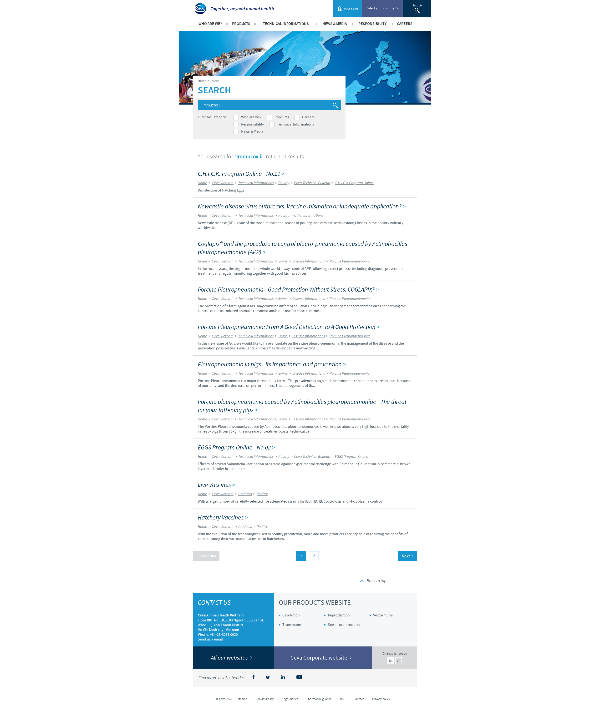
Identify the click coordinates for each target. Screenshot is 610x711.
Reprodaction (339, 615)
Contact (359, 699)
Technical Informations (295, 124)
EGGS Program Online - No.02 (236, 448)
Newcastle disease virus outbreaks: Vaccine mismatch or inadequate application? (302, 206)
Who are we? (251, 117)
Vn (398, 661)
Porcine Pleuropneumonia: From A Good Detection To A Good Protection (289, 327)
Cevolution (291, 615)
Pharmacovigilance (318, 699)
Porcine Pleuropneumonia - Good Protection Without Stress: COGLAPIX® (288, 290)
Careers (308, 117)
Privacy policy (381, 699)
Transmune (291, 624)
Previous (208, 556)
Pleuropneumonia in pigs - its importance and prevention (272, 364)
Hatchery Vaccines (223, 518)
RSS (342, 699)
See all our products (344, 624)
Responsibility (252, 124)
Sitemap (242, 699)
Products (281, 117)
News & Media (252, 131)
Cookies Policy (265, 699)
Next (406, 556)
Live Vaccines (216, 485)
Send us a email (210, 639)
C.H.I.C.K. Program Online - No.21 (241, 174)
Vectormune (383, 615)
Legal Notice (290, 699)
